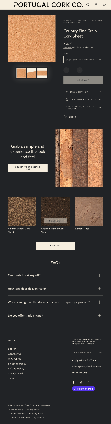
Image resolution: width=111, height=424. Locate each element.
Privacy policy (32, 409)
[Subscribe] (101, 352)
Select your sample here (27, 168)
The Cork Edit (16, 373)
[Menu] (10, 4)
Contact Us (14, 353)
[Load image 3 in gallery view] (42, 73)
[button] (88, 4)
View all (55, 245)
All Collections (78, 21)
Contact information (20, 417)
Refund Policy (16, 368)
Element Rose (82, 228)
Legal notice (38, 417)
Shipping (67, 47)
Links (11, 378)
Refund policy (17, 409)
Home (66, 21)
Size (65, 53)
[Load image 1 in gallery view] (21, 73)
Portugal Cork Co (24, 405)
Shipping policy (36, 413)
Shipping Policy (17, 363)
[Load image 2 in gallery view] (31, 73)
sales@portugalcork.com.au (86, 366)
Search (12, 348)
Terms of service (18, 413)
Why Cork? (14, 358)
